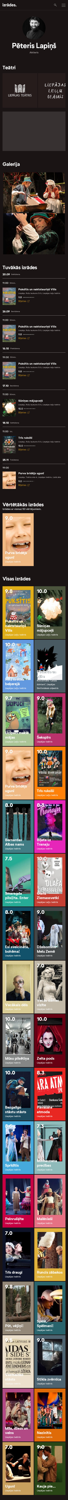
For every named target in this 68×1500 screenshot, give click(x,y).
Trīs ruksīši (25, 438)
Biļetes (22, 301)
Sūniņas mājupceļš (30, 400)
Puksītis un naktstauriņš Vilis (37, 289)
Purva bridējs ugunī (31, 473)
